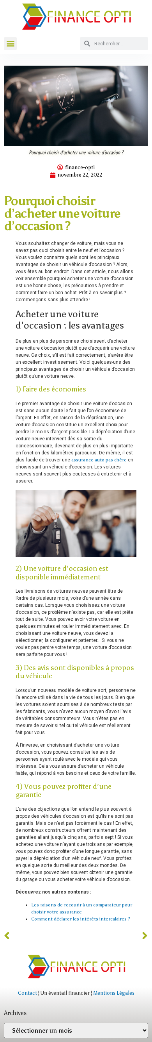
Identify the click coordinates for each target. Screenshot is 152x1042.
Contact (27, 993)
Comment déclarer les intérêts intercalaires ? (80, 919)
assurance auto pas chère (99, 460)
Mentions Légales (113, 993)
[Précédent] (40, 936)
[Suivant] (112, 936)
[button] (10, 43)
